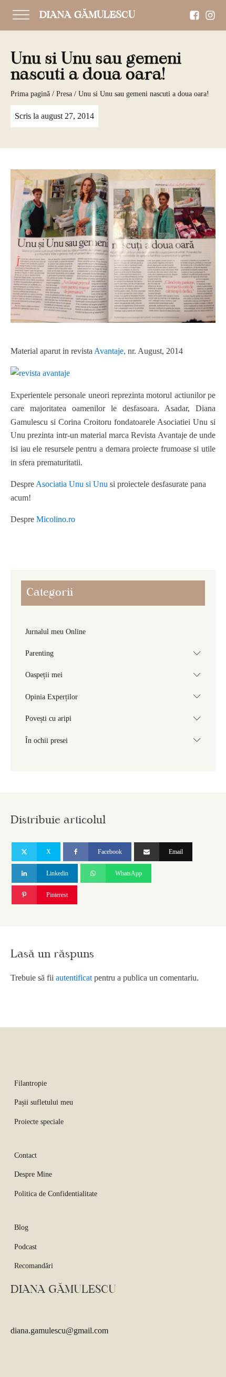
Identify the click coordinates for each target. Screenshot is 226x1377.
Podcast (25, 1247)
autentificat (74, 977)
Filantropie (30, 1083)
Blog (21, 1227)
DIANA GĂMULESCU (87, 15)
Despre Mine (33, 1174)
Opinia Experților (115, 696)
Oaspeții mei (115, 674)
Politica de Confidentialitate (55, 1194)
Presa (64, 94)
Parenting (115, 653)
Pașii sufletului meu (43, 1102)
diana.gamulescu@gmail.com (59, 1330)
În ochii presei (115, 740)
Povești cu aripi (115, 718)
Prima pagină (30, 94)
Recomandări (33, 1266)
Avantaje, (111, 350)
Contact (25, 1155)
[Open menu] (21, 15)
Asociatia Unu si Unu (72, 484)
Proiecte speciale (39, 1122)
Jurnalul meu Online (55, 632)
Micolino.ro (55, 519)
